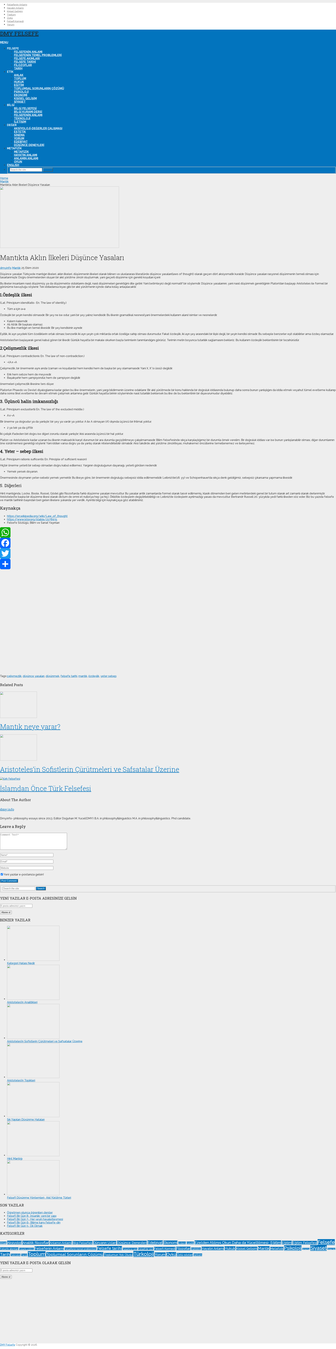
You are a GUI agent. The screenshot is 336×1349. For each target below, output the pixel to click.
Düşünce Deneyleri (29, 145)
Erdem (182, 1243)
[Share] (168, 564)
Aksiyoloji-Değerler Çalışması (38, 128)
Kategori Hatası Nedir (21, 963)
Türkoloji (143, 1254)
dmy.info (5, 268)
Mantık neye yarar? (30, 726)
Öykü (10, 18)
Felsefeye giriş (130, 1249)
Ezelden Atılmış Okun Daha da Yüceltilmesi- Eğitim (238, 1242)
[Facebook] (168, 543)
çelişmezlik (14, 676)
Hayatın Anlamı (15, 8)
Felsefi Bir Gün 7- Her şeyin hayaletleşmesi (35, 1219)
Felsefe (326, 1242)
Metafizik (21, 151)
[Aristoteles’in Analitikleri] (33, 999)
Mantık (16, 268)
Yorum (10, 24)
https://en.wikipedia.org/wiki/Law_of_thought (37, 516)
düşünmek (52, 676)
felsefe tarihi (69, 676)
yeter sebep (108, 676)
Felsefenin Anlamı (17, 4)
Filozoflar (23, 65)
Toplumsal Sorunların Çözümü (39, 88)
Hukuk (19, 81)
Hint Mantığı (14, 1158)
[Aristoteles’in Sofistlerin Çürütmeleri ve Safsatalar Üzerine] (168, 747)
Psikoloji (21, 91)
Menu (4, 42)
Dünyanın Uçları (104, 1243)
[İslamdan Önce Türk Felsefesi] (168, 778)
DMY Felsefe (19, 33)
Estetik (20, 131)
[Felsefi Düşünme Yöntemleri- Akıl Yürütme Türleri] (33, 1194)
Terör (24, 1255)
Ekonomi (20, 95)
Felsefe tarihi (25, 61)
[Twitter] (168, 553)
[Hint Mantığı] (33, 1155)
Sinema (19, 135)
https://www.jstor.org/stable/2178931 (32, 519)
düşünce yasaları (33, 676)
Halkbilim (196, 1249)
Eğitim (19, 85)
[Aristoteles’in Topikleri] (33, 1077)
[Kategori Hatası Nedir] (33, 959)
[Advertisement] (105, 621)
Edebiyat (21, 141)
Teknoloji (22, 118)
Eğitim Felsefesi (304, 1243)
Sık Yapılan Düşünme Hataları (26, 1119)
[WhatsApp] (168, 532)
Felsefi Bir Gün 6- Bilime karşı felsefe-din (33, 1222)
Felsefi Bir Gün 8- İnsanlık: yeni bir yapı (31, 1216)
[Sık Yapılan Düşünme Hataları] (33, 1116)
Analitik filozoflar (35, 1243)
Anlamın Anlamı (26, 158)
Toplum (11, 14)
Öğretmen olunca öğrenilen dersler (30, 1212)
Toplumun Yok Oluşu (118, 1254)
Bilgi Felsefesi (25, 108)
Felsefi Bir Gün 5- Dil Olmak (25, 1226)
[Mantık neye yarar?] (168, 705)
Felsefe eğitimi (26, 1249)
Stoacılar (331, 1249)
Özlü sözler (185, 1254)
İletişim (20, 121)
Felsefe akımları (27, 58)
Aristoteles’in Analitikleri (22, 1002)
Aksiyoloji (14, 1243)
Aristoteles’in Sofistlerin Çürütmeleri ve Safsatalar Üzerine (89, 769)
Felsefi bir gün (145, 1249)
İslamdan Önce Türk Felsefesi (45, 788)
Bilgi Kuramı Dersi (28, 111)
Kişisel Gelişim (15, 11)
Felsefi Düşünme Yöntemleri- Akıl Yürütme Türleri (39, 1197)
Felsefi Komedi (15, 21)
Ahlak (18, 75)
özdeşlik (93, 676)
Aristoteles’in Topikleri (21, 1080)
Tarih (18, 68)
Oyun (18, 161)
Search (47, 169)
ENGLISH (13, 165)
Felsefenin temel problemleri (38, 55)
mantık (82, 676)
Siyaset (20, 101)
